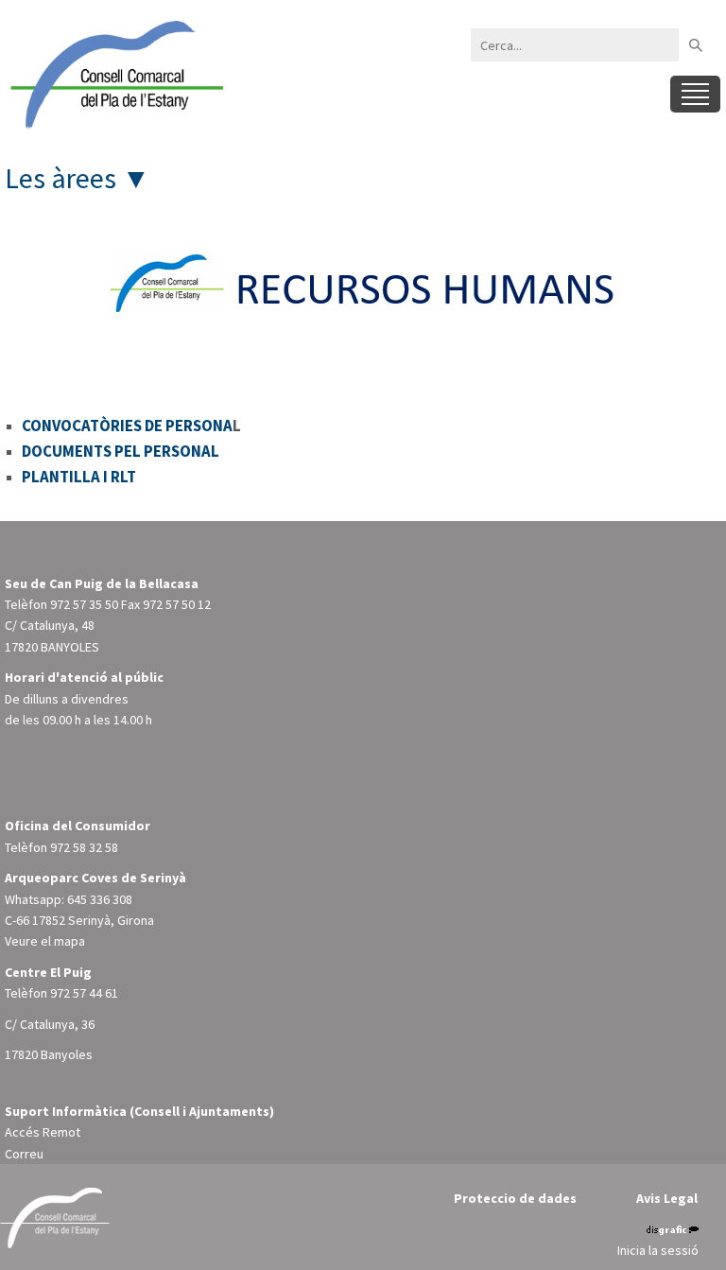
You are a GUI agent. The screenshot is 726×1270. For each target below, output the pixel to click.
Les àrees (60, 178)
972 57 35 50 (84, 604)
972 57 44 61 (84, 992)
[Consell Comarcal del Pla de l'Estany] (113, 73)
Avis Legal (667, 1198)
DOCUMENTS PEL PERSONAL (120, 451)
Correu (24, 1153)
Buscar (695, 44)
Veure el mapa (45, 940)
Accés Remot (42, 1131)
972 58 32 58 (84, 847)
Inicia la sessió (658, 1250)
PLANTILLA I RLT (79, 476)
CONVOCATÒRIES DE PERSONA (127, 425)
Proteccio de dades (515, 1198)
